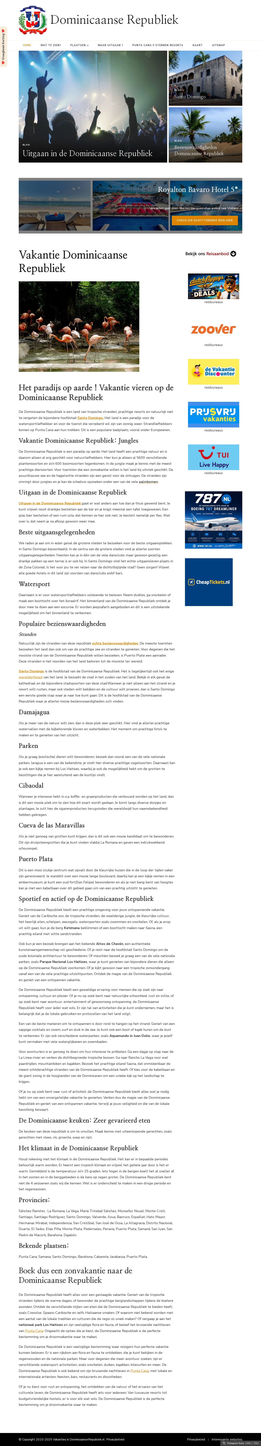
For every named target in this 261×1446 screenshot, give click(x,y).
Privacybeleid (115, 1439)
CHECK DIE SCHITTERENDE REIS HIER (205, 220)
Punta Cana (34, 1331)
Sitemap (218, 45)
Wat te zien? (51, 45)
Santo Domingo (190, 97)
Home (27, 45)
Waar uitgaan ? (110, 45)
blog (26, 144)
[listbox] (130, 107)
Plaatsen (78, 45)
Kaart (198, 45)
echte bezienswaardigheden (115, 643)
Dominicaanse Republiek (114, 20)
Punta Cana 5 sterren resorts (157, 45)
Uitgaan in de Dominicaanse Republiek (88, 154)
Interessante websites (227, 1439)
